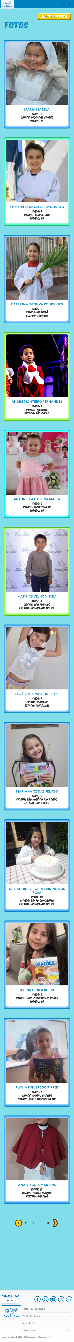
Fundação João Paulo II (33, 1309)
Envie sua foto (54, 16)
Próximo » (55, 1223)
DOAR (10, 1301)
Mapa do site (28, 1323)
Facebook (37, 1300)
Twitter (45, 1300)
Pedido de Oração (31, 1316)
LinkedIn (69, 1300)
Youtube (53, 1300)
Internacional (28, 1330)
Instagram (61, 1300)
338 (48, 1223)
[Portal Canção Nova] (7, 4)
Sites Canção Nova (70, 4)
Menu (64, 4)
